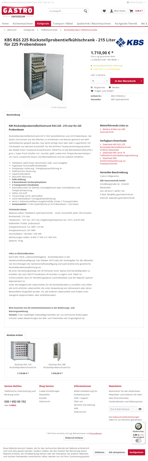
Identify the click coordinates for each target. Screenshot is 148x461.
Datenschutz (80, 411)
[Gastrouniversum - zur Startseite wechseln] (18, 12)
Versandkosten (96, 433)
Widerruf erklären (74, 437)
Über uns (78, 401)
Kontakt (43, 398)
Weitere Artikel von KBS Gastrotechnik (112, 130)
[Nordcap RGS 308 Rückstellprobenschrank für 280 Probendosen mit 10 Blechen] (57, 351)
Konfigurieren (136, 452)
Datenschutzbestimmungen (126, 417)
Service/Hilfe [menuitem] (136, 2)
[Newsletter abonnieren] (140, 409)
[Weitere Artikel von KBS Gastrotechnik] (130, 43)
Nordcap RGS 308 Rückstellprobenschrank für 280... (57, 366)
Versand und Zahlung (84, 404)
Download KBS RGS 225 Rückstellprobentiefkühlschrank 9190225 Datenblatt (115, 147)
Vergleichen (99, 87)
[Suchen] (86, 11)
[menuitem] (68, 11)
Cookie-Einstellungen (49, 391)
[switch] (138, 440)
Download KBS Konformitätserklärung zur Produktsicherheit (113, 161)
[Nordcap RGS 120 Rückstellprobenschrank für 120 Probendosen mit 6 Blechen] (23, 351)
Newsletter (44, 394)
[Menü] (143, 423)
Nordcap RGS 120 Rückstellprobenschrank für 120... (23, 366)
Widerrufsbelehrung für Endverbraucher (85, 393)
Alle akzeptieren (117, 452)
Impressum (44, 401)
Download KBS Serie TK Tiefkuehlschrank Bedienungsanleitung (119, 154)
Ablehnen (99, 452)
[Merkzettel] (104, 11)
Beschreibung (13, 114)
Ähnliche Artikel (15, 335)
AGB (76, 408)
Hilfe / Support (81, 398)
